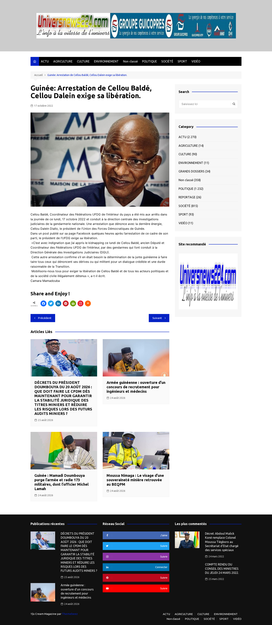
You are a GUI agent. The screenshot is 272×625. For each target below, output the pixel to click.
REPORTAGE (187, 197)
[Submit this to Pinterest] (66, 303)
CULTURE (83, 61)
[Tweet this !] (51, 303)
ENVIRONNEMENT (106, 61)
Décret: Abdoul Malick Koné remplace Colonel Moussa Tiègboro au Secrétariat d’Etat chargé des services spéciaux (221, 542)
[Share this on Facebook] (43, 303)
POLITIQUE (149, 61)
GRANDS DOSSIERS (191, 171)
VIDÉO (196, 61)
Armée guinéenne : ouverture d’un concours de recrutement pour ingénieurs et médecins (136, 386)
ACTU (45, 61)
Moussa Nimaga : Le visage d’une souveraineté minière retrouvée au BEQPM (135, 479)
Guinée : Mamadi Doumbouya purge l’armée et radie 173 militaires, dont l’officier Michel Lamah (61, 482)
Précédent (44, 318)
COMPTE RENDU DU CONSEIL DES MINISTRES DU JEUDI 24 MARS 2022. (222, 568)
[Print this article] (73, 303)
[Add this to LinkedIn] (58, 303)
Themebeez (70, 613)
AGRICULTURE (63, 61)
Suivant (157, 318)
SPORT (182, 61)
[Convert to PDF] (80, 303)
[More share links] (88, 303)
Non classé (130, 61)
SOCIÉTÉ (167, 61)
